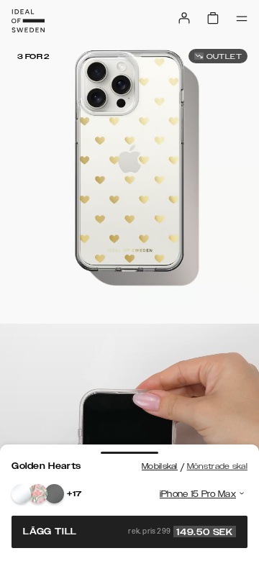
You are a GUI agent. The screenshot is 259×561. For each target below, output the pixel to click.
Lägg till (128, 531)
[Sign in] (184, 18)
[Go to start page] (28, 20)
